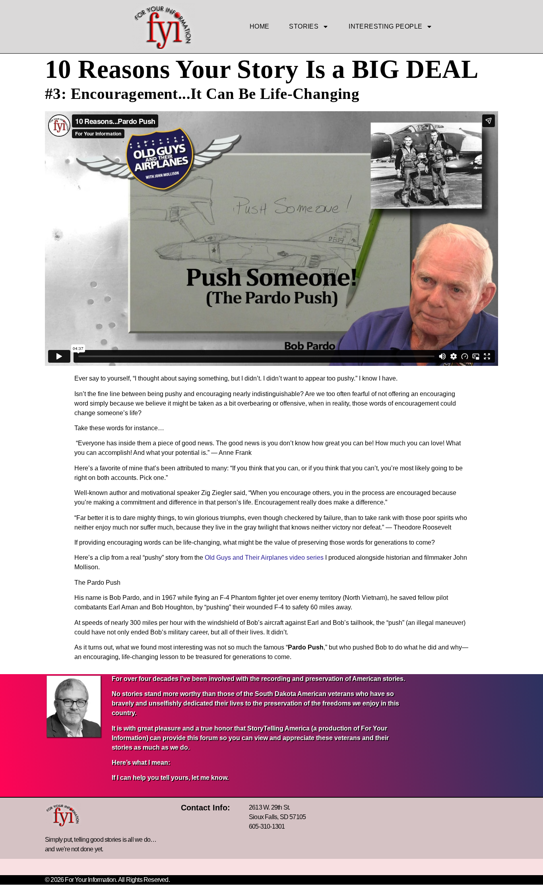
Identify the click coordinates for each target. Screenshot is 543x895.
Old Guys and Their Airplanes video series (264, 557)
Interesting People (385, 26)
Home (260, 26)
